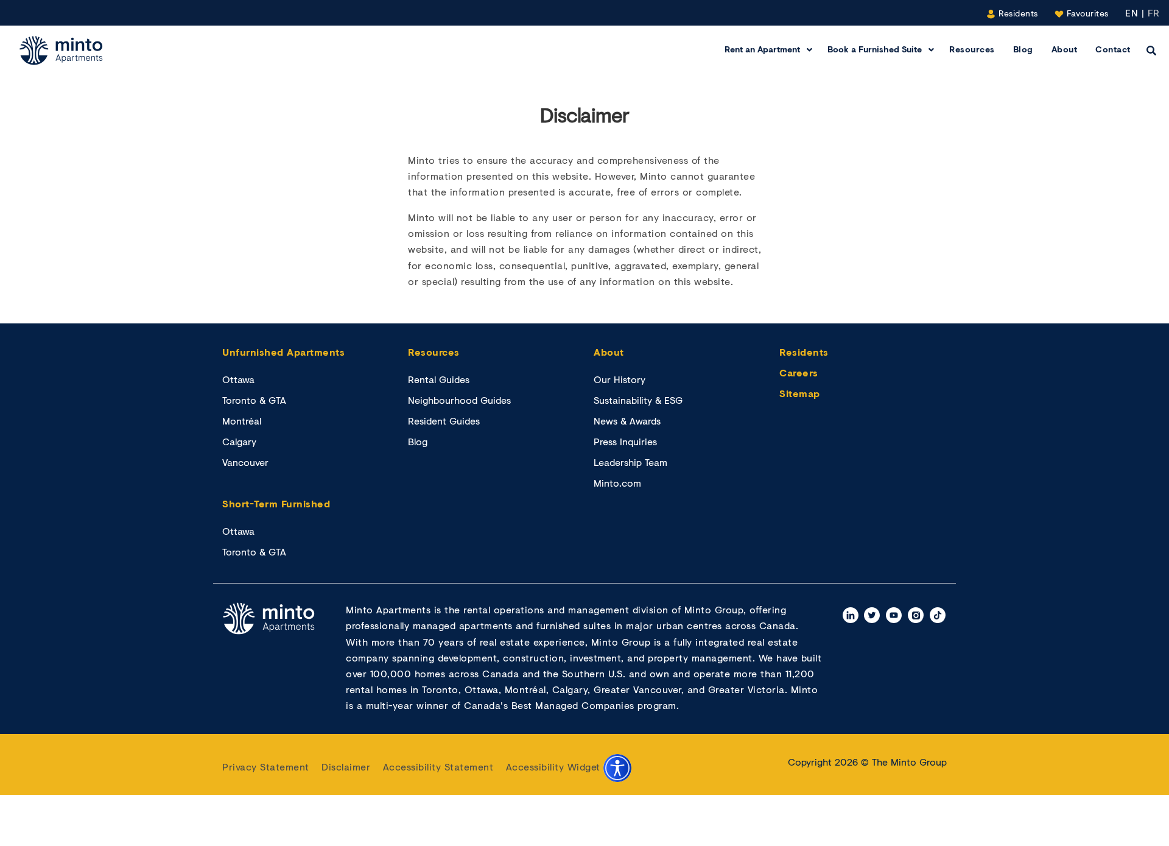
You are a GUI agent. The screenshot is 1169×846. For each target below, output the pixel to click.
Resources (972, 49)
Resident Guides (444, 421)
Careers (798, 372)
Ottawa (238, 379)
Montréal (241, 421)
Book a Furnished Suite (874, 49)
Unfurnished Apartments (283, 352)
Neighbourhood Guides (459, 400)
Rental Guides (438, 379)
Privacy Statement (265, 767)
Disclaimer (345, 767)
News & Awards (627, 421)
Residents (1017, 13)
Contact (1113, 49)
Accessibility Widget (555, 767)
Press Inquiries (625, 441)
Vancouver (245, 462)
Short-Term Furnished (276, 503)
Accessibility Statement (438, 767)
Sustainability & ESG (638, 400)
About (1064, 49)
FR (1154, 12)
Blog (1023, 49)
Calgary (239, 441)
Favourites (1086, 13)
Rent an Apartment (762, 49)
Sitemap (799, 393)
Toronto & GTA (254, 400)
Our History (619, 379)
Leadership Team (630, 462)
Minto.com (617, 483)
